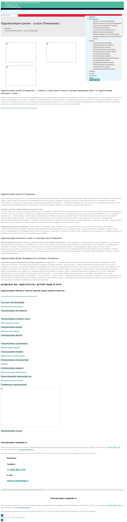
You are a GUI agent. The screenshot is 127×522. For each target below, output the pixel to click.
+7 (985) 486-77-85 (113, 447)
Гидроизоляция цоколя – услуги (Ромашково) (21, 30)
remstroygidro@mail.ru (12, 7)
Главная (7, 28)
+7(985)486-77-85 (11, 5)
